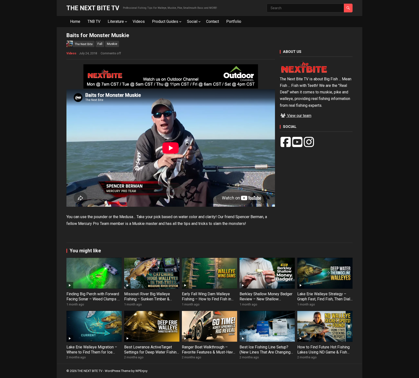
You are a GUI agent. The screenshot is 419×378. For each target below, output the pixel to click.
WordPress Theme (117, 371)
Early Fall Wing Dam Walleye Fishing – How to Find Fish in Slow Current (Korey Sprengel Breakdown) (207, 301)
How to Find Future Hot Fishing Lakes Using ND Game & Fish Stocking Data (323, 352)
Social (192, 21)
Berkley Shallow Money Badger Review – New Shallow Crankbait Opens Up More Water (267, 299)
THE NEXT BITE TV (92, 8)
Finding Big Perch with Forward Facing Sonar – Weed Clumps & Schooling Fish (93, 299)
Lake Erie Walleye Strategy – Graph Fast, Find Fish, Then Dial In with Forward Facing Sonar (323, 299)
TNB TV (94, 21)
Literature (116, 21)
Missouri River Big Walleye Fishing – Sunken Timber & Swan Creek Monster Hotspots (150, 299)
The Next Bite (84, 44)
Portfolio (233, 21)
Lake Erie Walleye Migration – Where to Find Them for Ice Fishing (91, 352)
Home (75, 21)
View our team (298, 115)
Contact (212, 21)
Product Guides (165, 21)
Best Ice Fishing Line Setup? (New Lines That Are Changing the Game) (265, 352)
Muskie (112, 44)
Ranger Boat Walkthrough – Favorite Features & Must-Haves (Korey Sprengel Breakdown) (209, 352)
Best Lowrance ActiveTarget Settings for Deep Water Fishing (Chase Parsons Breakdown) (151, 352)
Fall (99, 44)
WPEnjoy (141, 371)
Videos (139, 21)
